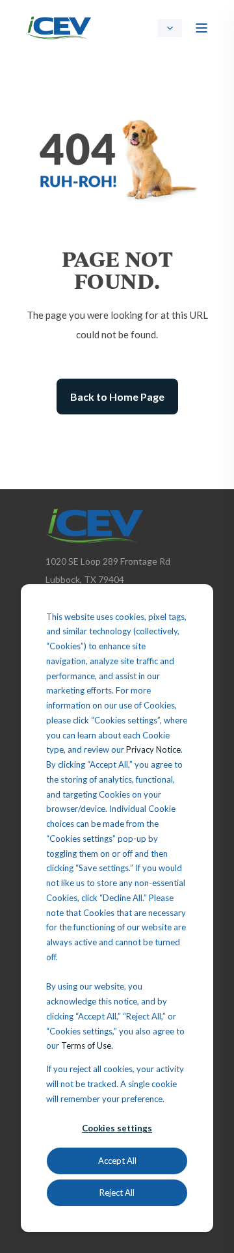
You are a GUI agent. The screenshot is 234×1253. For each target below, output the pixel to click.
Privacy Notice (153, 749)
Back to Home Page (117, 396)
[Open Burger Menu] (201, 28)
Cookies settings (117, 1128)
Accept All (117, 1160)
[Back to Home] (58, 26)
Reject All (117, 1192)
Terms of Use (86, 1045)
